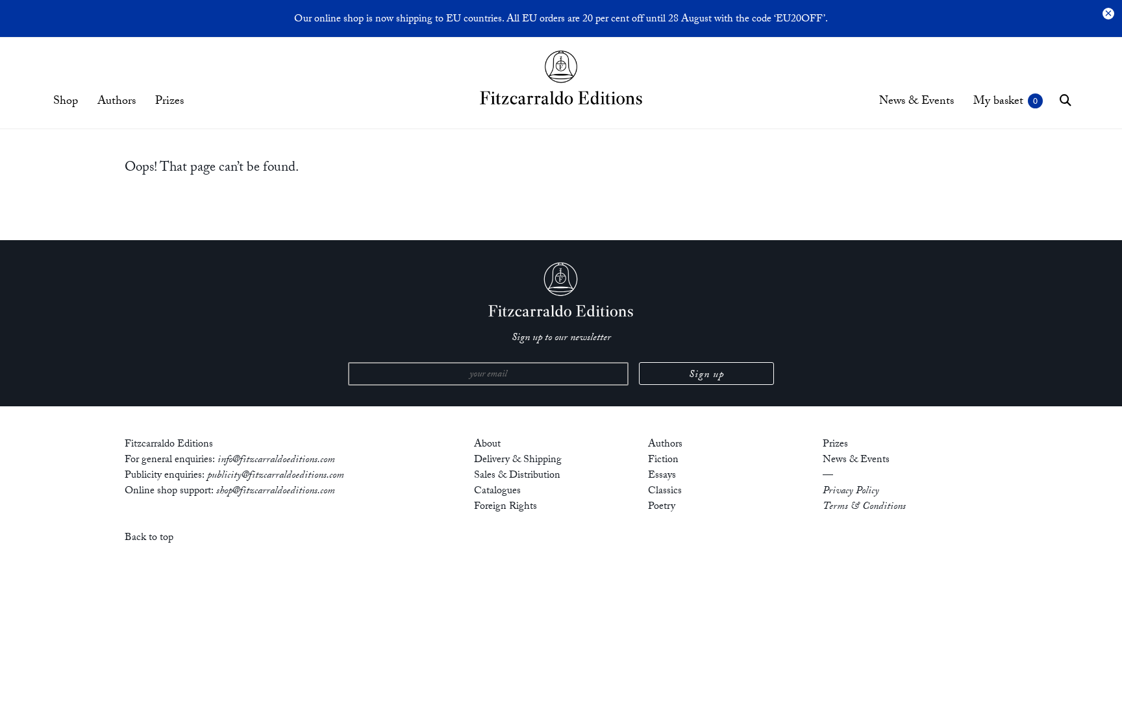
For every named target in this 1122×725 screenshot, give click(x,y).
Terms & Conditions (864, 507)
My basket (998, 102)
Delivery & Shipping (518, 460)
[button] (1065, 100)
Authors (116, 102)
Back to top (149, 538)
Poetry (661, 507)
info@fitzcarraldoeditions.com (276, 460)
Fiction (663, 460)
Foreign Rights (505, 507)
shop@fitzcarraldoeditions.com (275, 491)
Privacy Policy (851, 491)
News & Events (916, 102)
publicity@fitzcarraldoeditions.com (275, 476)
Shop (65, 102)
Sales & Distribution (517, 476)
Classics (665, 491)
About (487, 445)
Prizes (169, 102)
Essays (662, 476)
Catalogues (497, 491)
